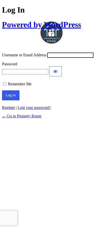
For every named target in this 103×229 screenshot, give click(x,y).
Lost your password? (34, 107)
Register (8, 107)
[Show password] (55, 71)
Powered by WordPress (41, 24)
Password (9, 64)
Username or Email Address (24, 55)
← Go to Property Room (21, 116)
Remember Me (20, 84)
